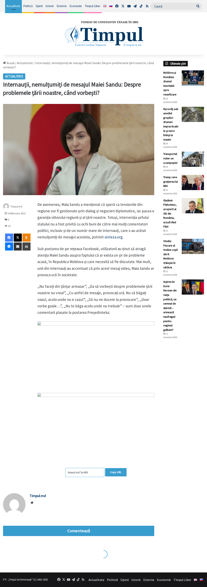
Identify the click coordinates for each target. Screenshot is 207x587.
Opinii (39, 6)
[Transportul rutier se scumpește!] (193, 159)
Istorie (49, 6)
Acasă (10, 63)
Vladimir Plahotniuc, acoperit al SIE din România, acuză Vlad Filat (170, 213)
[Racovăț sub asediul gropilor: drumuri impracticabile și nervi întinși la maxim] (193, 114)
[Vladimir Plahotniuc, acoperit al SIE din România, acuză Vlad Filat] (193, 205)
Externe (62, 6)
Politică (28, 6)
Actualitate (13, 6)
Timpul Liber (92, 6)
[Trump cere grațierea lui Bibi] (193, 182)
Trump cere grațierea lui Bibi (170, 181)
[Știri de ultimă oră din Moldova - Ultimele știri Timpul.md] (103, 33)
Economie (76, 6)
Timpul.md (16, 206)
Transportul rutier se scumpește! (170, 158)
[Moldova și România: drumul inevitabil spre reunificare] (193, 78)
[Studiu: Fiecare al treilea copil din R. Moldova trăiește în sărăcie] (193, 246)
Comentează (78, 530)
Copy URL (115, 472)
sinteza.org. (114, 237)
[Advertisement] (183, 410)
